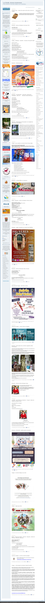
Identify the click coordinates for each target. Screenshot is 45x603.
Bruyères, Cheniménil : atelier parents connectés (21, 430)
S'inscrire (4, 238)
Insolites (37, 124)
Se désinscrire (5, 239)
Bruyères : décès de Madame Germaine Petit (20, 25)
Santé (37, 142)
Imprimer (25, 36)
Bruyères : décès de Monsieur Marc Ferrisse (20, 268)
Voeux (37, 151)
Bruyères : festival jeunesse (17, 63)
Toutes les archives (38, 168)
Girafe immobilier (38, 120)
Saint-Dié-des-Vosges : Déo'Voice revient (20, 285)
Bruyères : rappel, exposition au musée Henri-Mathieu (22, 227)
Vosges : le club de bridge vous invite (19, 472)
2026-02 (37, 163)
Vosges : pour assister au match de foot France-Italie (22, 143)
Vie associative (28, 89)
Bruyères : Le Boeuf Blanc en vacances (19, 180)
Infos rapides (37, 123)
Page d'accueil (30, 7)
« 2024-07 (26, 7)
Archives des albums (39, 39)
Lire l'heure (37, 76)
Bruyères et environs (24, 89)
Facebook (28, 36)
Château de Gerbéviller (6, 260)
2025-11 (37, 167)
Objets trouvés (38, 131)
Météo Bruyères (5, 70)
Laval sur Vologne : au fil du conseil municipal (20, 555)
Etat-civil (37, 116)
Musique (37, 130)
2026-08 (37, 156)
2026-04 (37, 161)
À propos (40, 59)
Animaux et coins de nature (39, 98)
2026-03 (37, 162)
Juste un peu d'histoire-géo (39, 125)
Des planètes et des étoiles (39, 111)
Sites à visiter (37, 79)
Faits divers (37, 117)
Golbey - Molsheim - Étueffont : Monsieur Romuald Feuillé (23, 40)
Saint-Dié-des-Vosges (5, 270)
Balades (37, 100)
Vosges (37, 152)
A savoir (16, 196)
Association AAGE (5, 259)
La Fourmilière (5, 269)
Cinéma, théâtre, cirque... (24, 321)
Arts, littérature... (38, 99)
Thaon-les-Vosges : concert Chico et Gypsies (20, 326)
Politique (37, 137)
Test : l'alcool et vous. (38, 80)
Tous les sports (38, 144)
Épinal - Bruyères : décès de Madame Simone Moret (22, 200)
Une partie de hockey (38, 81)
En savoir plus (37, 602)
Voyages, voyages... (38, 85)
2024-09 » (33, 7)
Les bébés (37, 129)
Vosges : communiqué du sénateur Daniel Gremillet (22, 565)
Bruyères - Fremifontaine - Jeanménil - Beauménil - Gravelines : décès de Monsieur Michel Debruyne (22, 95)
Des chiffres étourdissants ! (39, 69)
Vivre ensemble (38, 150)
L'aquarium (37, 73)
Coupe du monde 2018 (39, 38)
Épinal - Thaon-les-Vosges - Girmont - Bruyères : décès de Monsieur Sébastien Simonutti (23, 537)
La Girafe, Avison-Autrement (12, 3)
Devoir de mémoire (38, 112)
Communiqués (38, 106)
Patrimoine (28, 263)
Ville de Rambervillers (5, 276)
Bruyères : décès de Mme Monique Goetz (20, 383)
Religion (37, 139)
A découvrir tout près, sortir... (39, 94)
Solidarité (37, 143)
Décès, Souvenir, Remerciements (19, 36)
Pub (36, 138)
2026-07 (37, 157)
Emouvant (37, 70)
